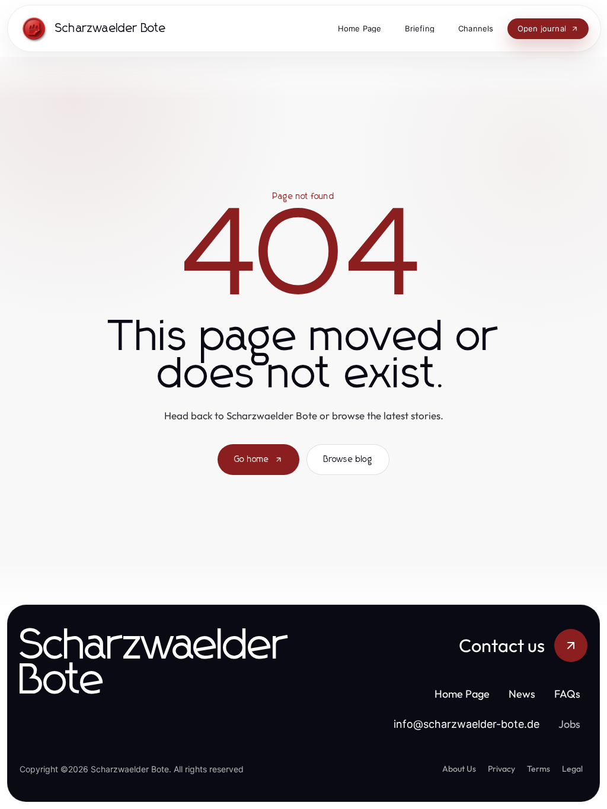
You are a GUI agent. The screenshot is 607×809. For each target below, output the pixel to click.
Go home (251, 459)
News (522, 694)
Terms (538, 768)
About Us (459, 768)
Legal (572, 768)
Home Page (462, 694)
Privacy (501, 768)
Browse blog (348, 459)
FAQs (567, 694)
